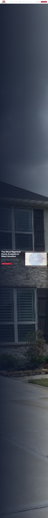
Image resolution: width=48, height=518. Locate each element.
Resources (24, 1)
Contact (30, 1)
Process (16, 1)
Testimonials (19, 1)
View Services (16, 263)
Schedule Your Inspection (6, 263)
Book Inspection (44, 1)
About (27, 1)
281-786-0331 (38, 1)
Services (11, 1)
